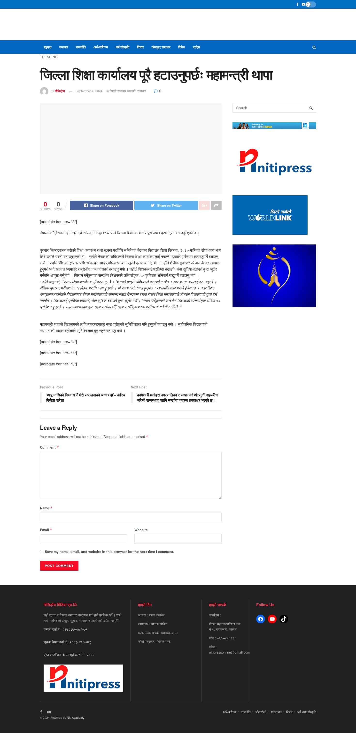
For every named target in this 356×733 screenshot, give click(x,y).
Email (46, 529)
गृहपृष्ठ (47, 47)
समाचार (63, 47)
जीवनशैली (260, 712)
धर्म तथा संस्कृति (306, 712)
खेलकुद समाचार (161, 47)
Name (46, 508)
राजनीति (81, 47)
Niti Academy (75, 717)
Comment (49, 447)
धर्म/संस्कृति (122, 47)
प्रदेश (196, 47)
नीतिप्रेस (60, 91)
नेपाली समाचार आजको (122, 91)
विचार (140, 47)
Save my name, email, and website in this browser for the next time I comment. (109, 551)
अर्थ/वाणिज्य (100, 47)
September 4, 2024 (89, 91)
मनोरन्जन (276, 712)
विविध (181, 47)
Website (141, 529)
